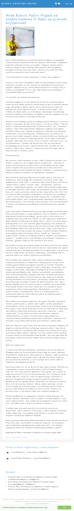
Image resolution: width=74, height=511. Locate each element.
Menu (67, 4)
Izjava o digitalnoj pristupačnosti (37, 503)
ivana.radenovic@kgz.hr (37, 452)
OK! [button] (64, 507)
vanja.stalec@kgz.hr (42, 458)
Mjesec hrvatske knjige (19, 4)
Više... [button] (46, 507)
